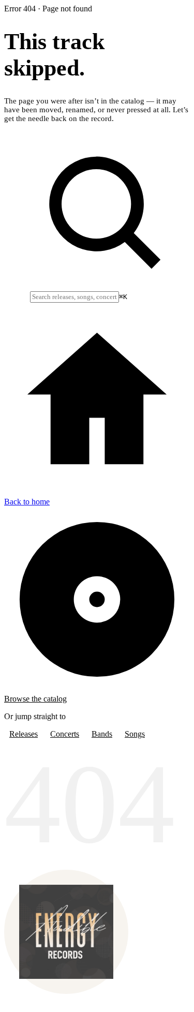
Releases (23, 734)
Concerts (64, 734)
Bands (102, 734)
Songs (135, 734)
